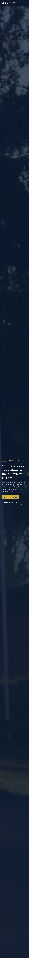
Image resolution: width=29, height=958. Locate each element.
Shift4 (9, 3)
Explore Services (10, 497)
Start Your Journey (11, 502)
